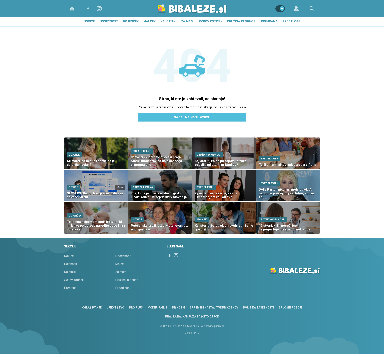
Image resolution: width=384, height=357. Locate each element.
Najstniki (168, 21)
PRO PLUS (136, 307)
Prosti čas (291, 21)
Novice (89, 21)
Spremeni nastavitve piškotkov (214, 307)
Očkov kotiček (210, 21)
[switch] (280, 8)
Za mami (187, 21)
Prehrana (269, 21)
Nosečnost (109, 21)
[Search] (312, 8)
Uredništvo (115, 307)
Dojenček (131, 21)
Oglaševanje (92, 307)
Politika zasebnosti (258, 307)
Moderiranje (157, 307)
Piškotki (178, 307)
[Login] (296, 8)
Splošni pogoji (290, 307)
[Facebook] (88, 8)
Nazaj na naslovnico (192, 117)
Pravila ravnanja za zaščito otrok (192, 316)
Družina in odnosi (241, 21)
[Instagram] (99, 8)
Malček (149, 21)
